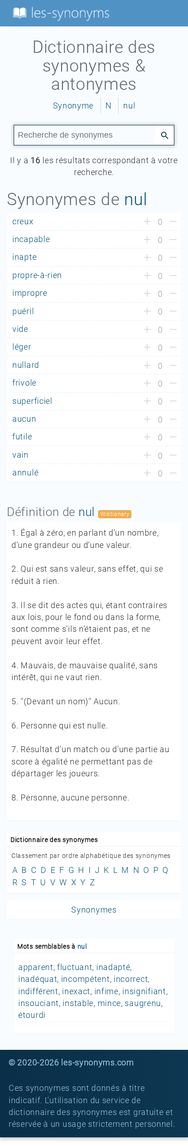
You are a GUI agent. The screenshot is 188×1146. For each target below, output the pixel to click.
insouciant (38, 1003)
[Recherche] (165, 134)
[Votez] (147, 222)
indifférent (38, 991)
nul (129, 105)
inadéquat (37, 979)
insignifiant (144, 991)
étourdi (32, 1015)
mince (109, 1003)
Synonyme (73, 105)
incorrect (131, 979)
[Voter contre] (173, 222)
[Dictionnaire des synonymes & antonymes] (59, 12)
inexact (76, 991)
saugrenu (143, 1003)
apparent (35, 967)
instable (78, 1003)
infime (106, 991)
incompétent (85, 979)
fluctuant (74, 967)
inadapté (113, 967)
